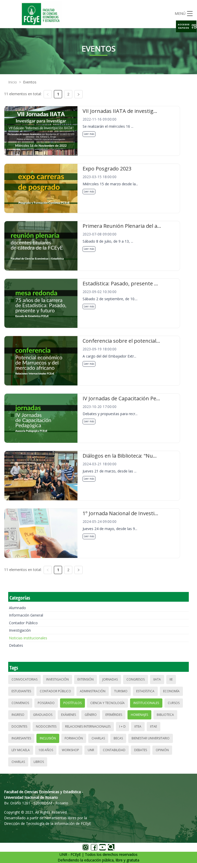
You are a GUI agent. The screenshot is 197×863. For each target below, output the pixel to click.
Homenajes (139, 715)
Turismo (120, 691)
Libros (39, 762)
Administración (92, 691)
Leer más (89, 134)
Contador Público (23, 622)
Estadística (145, 691)
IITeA (137, 726)
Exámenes (68, 715)
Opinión (162, 750)
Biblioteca (165, 715)
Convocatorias (24, 679)
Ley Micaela (21, 750)
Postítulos (72, 703)
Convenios (20, 703)
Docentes (19, 726)
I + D (122, 726)
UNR (91, 750)
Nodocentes (46, 726)
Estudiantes (21, 691)
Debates (16, 645)
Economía (171, 691)
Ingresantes (21, 738)
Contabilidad (114, 750)
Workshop (70, 750)
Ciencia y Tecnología (107, 703)
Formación (74, 738)
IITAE (153, 726)
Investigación (20, 630)
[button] (186, 26)
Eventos (29, 82)
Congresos (135, 679)
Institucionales (146, 703)
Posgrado (46, 703)
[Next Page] (78, 94)
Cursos (174, 703)
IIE (171, 679)
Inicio (12, 82)
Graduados (42, 715)
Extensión (85, 679)
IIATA (157, 679)
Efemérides (113, 715)
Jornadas (110, 679)
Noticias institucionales (28, 637)
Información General (26, 615)
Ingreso (18, 715)
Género (91, 715)
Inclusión (48, 738)
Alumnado (17, 607)
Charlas (98, 738)
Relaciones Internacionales (88, 726)
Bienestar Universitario (151, 738)
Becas (118, 738)
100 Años (45, 750)
